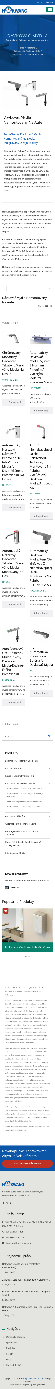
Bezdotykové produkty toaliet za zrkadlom (21, 833)
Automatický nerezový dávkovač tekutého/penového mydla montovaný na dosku (13, 563)
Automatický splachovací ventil (20, 824)
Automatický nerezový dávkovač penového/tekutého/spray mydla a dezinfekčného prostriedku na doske (13, 462)
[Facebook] (3, 1203)
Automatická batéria (15, 816)
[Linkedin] (11, 1203)
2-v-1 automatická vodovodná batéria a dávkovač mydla (41, 656)
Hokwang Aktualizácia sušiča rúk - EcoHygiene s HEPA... (27, 1308)
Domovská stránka (15, 1337)
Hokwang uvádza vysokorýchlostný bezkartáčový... (21, 1265)
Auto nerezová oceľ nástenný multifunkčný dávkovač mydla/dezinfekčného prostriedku (13, 661)
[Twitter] (7, 1203)
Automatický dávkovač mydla (27, 51)
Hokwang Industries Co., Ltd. (31, 1379)
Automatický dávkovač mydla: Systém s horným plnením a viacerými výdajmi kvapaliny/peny (41, 367)
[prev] (4, 288)
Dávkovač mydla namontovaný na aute (27, 55)
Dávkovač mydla (35, 1126)
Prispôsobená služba (15, 853)
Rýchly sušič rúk (13, 768)
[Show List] (51, 306)
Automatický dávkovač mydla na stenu (24, 807)
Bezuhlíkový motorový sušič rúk (21, 761)
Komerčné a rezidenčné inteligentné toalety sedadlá (23, 844)
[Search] (49, 736)
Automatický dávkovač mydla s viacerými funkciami (25, 795)
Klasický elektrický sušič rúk (19, 776)
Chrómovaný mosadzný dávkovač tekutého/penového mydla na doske (13, 363)
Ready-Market (39, 1385)
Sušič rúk (45, 1126)
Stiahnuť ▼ (16, 887)
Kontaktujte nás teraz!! (27, 1164)
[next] (49, 288)
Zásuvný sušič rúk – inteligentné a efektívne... (26, 1279)
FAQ (8, 1359)
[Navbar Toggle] (49, 9)
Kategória (31, 48)
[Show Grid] (47, 306)
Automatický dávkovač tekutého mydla (24, 789)
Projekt (9, 1354)
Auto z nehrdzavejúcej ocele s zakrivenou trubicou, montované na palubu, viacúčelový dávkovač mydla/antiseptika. (41, 466)
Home (21, 48)
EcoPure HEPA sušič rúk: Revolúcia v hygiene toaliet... (26, 1293)
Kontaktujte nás (20, 1130)
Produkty (10, 1348)
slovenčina (47, 3)
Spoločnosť (11, 1342)
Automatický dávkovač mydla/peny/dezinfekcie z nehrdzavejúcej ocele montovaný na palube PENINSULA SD (41, 568)
